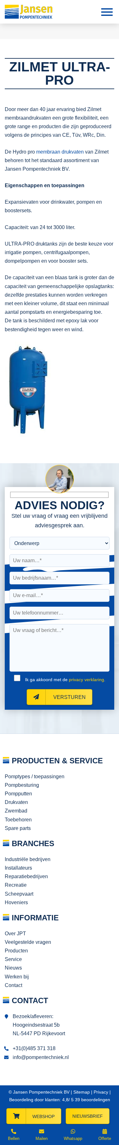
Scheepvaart (19, 894)
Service (13, 959)
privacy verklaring (86, 679)
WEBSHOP (43, 1116)
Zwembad (16, 810)
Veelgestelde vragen (28, 942)
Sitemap (81, 1092)
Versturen (69, 697)
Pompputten (18, 793)
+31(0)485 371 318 (34, 1048)
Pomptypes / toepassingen (34, 776)
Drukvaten (16, 802)
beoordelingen (92, 1099)
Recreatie (16, 885)
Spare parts (18, 828)
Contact (13, 985)
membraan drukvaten (60, 152)
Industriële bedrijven (27, 859)
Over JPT (15, 933)
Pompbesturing (22, 785)
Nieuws (13, 968)
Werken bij (17, 976)
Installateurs (18, 868)
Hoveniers (16, 902)
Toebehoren (18, 819)
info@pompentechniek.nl (41, 1057)
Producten (16, 950)
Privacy (101, 1092)
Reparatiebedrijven (26, 876)
